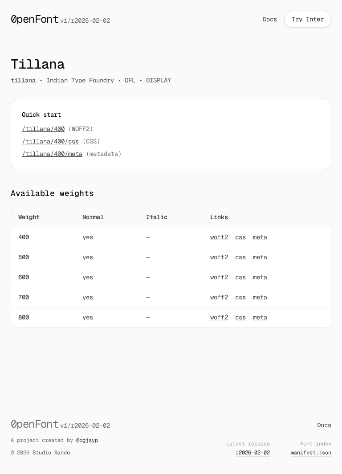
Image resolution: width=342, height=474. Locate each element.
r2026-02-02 (253, 452)
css (240, 237)
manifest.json (311, 452)
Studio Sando (51, 452)
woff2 (219, 237)
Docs (270, 19)
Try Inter (308, 19)
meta (260, 237)
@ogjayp (87, 440)
